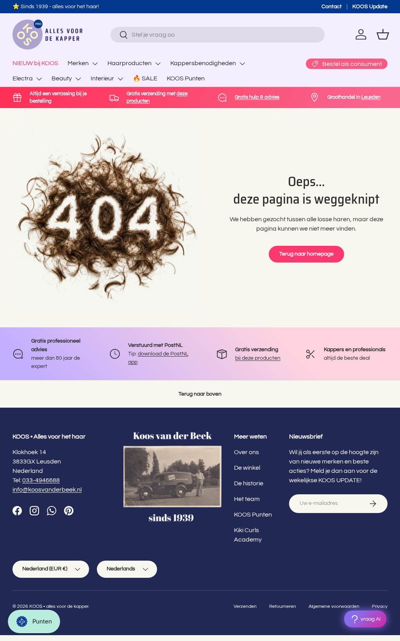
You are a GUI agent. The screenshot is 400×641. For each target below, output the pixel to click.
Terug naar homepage (306, 254)
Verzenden (245, 606)
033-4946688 (41, 480)
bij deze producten (257, 358)
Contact (331, 6)
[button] (382, 34)
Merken (78, 63)
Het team (247, 499)
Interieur (102, 78)
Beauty (62, 78)
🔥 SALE (145, 78)
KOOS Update (370, 6)
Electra (22, 78)
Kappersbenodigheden (203, 63)
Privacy (380, 606)
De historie (248, 483)
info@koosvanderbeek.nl (47, 490)
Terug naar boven (200, 394)
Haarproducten (129, 63)
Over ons (246, 452)
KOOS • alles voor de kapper (58, 606)
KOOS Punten (186, 78)
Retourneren (282, 606)
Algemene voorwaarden (334, 606)
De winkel (247, 468)
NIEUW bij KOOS (35, 63)
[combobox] (217, 35)
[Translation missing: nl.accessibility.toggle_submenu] (95, 63)
